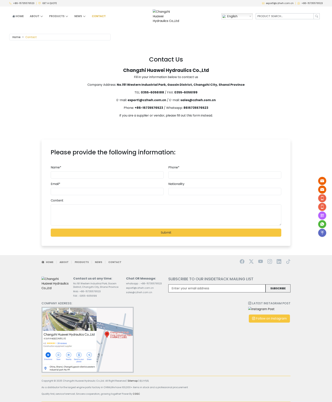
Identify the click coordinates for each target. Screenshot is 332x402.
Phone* (173, 167)
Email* (55, 184)
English (232, 16)
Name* (56, 167)
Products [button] (57, 16)
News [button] (78, 16)
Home (19, 16)
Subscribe (278, 288)
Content (57, 200)
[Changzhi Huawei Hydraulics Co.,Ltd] (166, 16)
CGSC (136, 393)
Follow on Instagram (271, 318)
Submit (166, 232)
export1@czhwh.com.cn (280, 3)
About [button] (34, 16)
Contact (99, 16)
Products (82, 262)
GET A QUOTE (49, 3)
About (64, 262)
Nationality (176, 184)
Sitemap (133, 380)
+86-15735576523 (23, 3)
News (98, 262)
